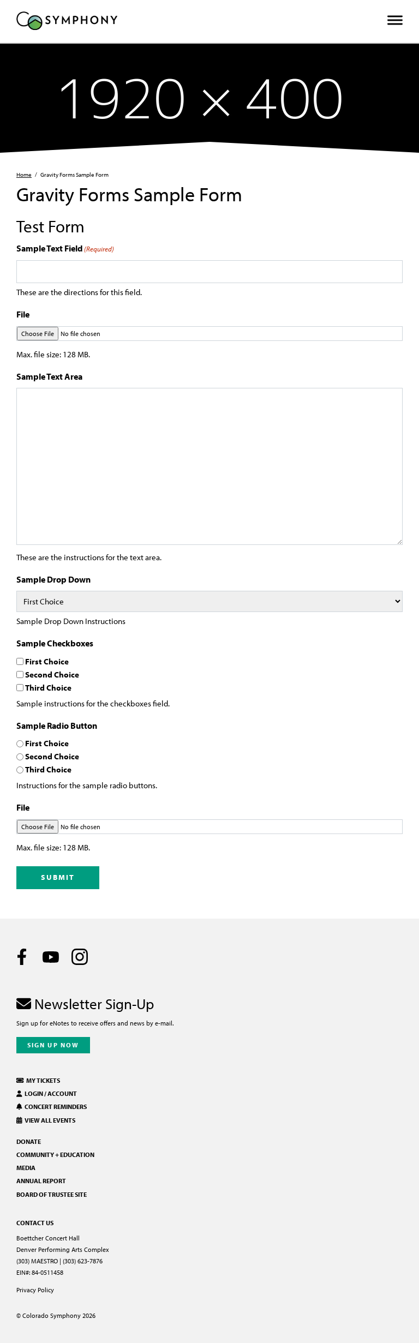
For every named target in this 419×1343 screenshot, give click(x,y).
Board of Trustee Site (51, 1194)
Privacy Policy (35, 1290)
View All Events (48, 1120)
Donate (28, 1141)
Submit (58, 877)
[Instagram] (79, 957)
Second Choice (52, 674)
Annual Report (41, 1181)
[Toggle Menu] (395, 20)
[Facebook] (22, 957)
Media (25, 1168)
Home (24, 174)
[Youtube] (51, 957)
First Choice (47, 661)
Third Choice (48, 687)
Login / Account (49, 1093)
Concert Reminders (54, 1106)
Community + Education (55, 1154)
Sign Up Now (53, 1045)
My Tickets (42, 1080)
